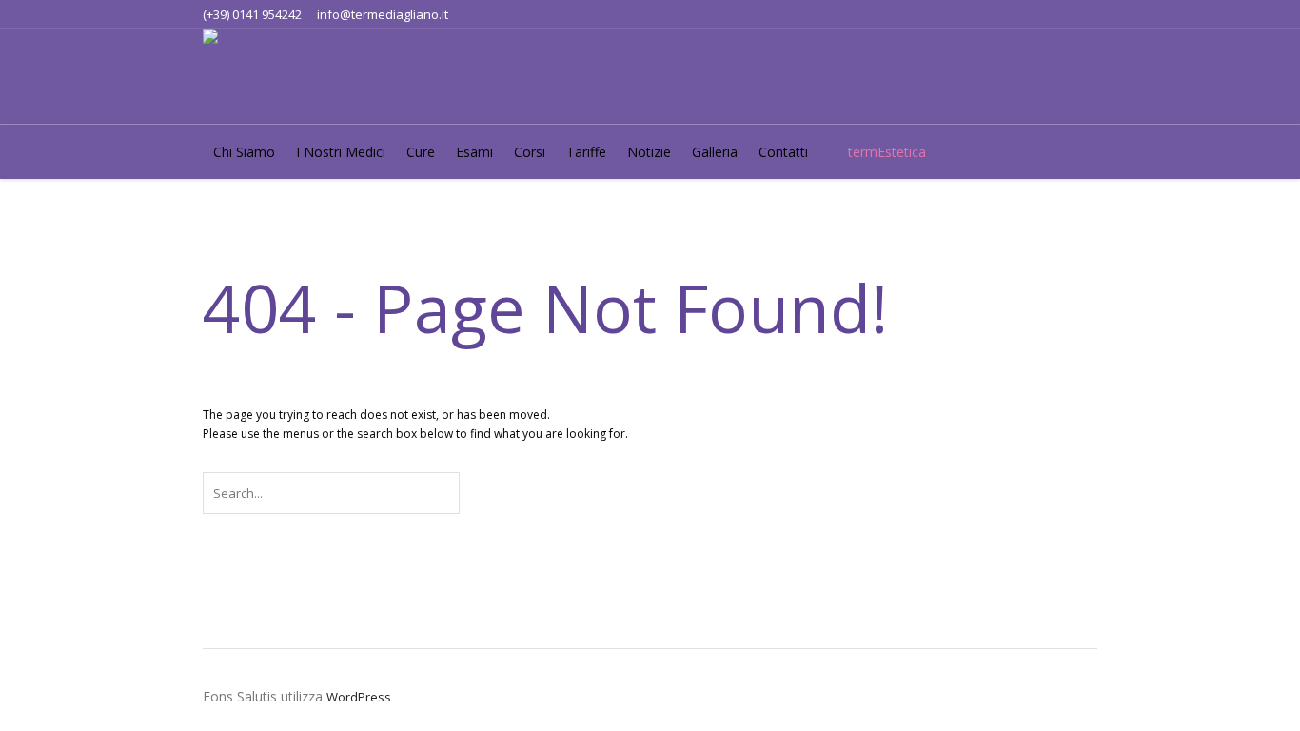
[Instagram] (1082, 14)
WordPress (358, 696)
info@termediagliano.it (382, 14)
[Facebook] (1050, 14)
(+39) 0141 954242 (252, 14)
